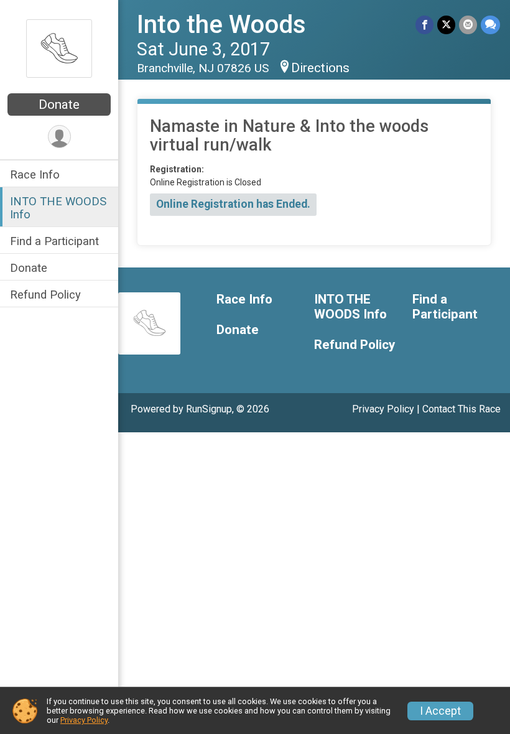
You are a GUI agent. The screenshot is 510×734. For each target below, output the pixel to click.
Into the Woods (221, 24)
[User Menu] (59, 136)
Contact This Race (461, 409)
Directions (320, 67)
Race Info (35, 174)
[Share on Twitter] (446, 25)
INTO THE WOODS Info (58, 208)
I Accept (440, 711)
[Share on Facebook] (424, 25)
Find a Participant (54, 241)
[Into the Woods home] (59, 48)
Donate (59, 104)
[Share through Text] (490, 25)
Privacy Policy (383, 409)
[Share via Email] (468, 25)
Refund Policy (45, 294)
